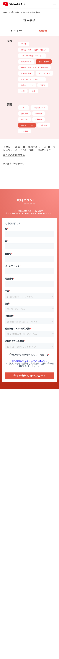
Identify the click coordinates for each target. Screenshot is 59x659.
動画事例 (43, 30)
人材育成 (43, 125)
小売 (23, 91)
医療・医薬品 (26, 73)
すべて (23, 44)
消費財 (42, 85)
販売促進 (38, 113)
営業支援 (24, 113)
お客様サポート (39, 107)
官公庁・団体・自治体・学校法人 (33, 49)
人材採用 (24, 131)
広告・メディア (44, 73)
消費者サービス (27, 85)
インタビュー (16, 30)
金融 (33, 91)
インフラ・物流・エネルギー (32, 55)
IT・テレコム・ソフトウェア (32, 79)
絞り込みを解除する (14, 155)
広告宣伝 (24, 119)
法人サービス (26, 61)
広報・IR (38, 119)
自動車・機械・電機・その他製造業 (34, 67)
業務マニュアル (27, 125)
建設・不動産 (44, 61)
